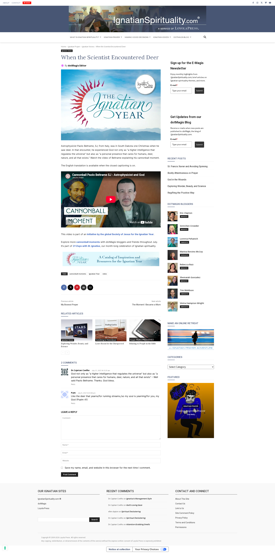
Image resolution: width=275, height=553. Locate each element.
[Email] (90, 287)
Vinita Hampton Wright (192, 303)
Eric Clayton (186, 213)
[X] (262, 3)
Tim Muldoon (187, 290)
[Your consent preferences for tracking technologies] (5, 548)
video (105, 274)
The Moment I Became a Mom (146, 304)
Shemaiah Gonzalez (190, 277)
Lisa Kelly (191, 414)
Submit (199, 90)
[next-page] (67, 353)
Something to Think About (106, 340)
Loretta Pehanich (189, 238)
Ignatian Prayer (74, 46)
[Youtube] (270, 3)
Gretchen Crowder (189, 225)
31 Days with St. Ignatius (86, 246)
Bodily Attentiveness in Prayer (183, 173)
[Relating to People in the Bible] (145, 330)
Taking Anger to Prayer (190, 410)
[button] (205, 37)
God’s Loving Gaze (134, 505)
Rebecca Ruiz (187, 264)
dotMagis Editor (77, 65)
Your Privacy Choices (147, 549)
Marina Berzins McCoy (191, 251)
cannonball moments (88, 241)
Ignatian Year (94, 274)
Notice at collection (119, 549)
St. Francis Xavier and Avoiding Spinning (188, 166)
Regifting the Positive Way (181, 192)
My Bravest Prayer (69, 304)
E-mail (174, 85)
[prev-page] (63, 353)
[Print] (84, 287)
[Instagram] (257, 3)
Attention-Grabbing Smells (138, 524)
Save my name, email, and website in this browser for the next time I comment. (108, 467)
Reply (73, 384)
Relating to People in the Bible (142, 343)
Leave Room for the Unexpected (109, 343)
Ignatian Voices (88, 46)
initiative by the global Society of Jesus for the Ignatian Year (120, 234)
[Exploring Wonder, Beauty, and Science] (76, 330)
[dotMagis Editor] (63, 65)
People (132, 340)
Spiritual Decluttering (131, 511)
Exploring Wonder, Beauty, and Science (187, 186)
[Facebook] (253, 3)
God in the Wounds (177, 179)
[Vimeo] (266, 3)
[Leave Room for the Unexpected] (111, 330)
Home (63, 46)
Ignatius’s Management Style (139, 498)
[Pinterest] (77, 287)
